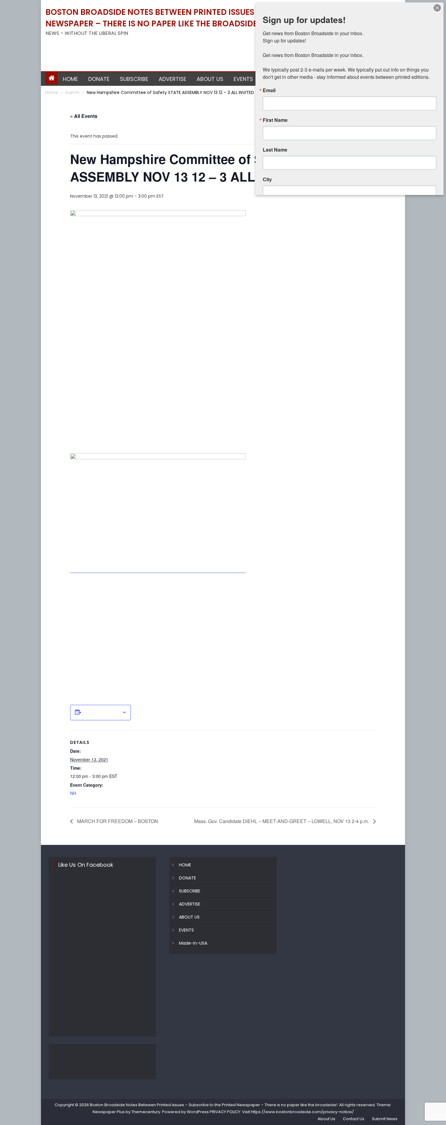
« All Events (83, 115)
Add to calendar (101, 712)
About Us (326, 1119)
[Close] (437, 8)
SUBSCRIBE (134, 79)
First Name (275, 120)
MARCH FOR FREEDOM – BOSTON (117, 821)
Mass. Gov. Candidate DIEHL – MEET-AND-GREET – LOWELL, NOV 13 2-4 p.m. (282, 821)
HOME (70, 79)
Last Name (275, 149)
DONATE (99, 79)
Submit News (384, 1119)
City (267, 179)
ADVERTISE (172, 79)
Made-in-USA (193, 943)
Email (269, 90)
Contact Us (353, 1119)
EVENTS (243, 79)
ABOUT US (210, 79)
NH (73, 793)
